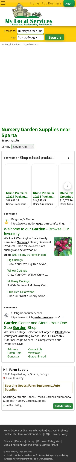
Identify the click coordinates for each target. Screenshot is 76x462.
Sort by (5, 147)
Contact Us (10, 434)
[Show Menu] (3, 3)
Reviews (20, 441)
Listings (31, 441)
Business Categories (48, 441)
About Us (17, 430)
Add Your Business (58, 430)
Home (7, 430)
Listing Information (35, 430)
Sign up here (11, 444)
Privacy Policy (60, 434)
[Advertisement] (38, 86)
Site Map (8, 441)
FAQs (47, 434)
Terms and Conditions (30, 434)
